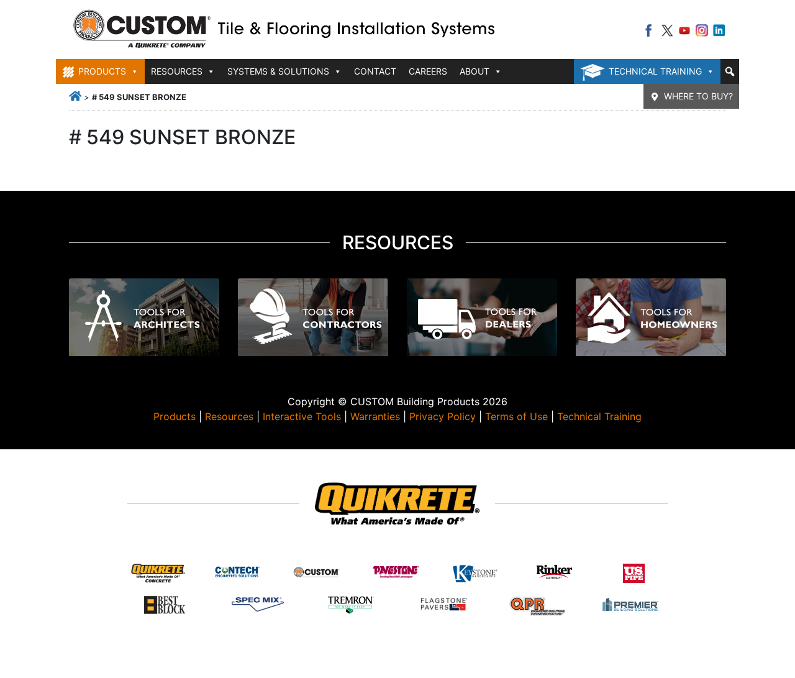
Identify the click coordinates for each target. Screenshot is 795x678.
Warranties (375, 416)
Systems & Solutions (278, 71)
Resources (229, 416)
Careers (428, 71)
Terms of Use (516, 416)
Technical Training (655, 71)
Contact (375, 71)
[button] (729, 71)
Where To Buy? (698, 96)
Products (174, 416)
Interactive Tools (302, 416)
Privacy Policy (442, 416)
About (474, 71)
